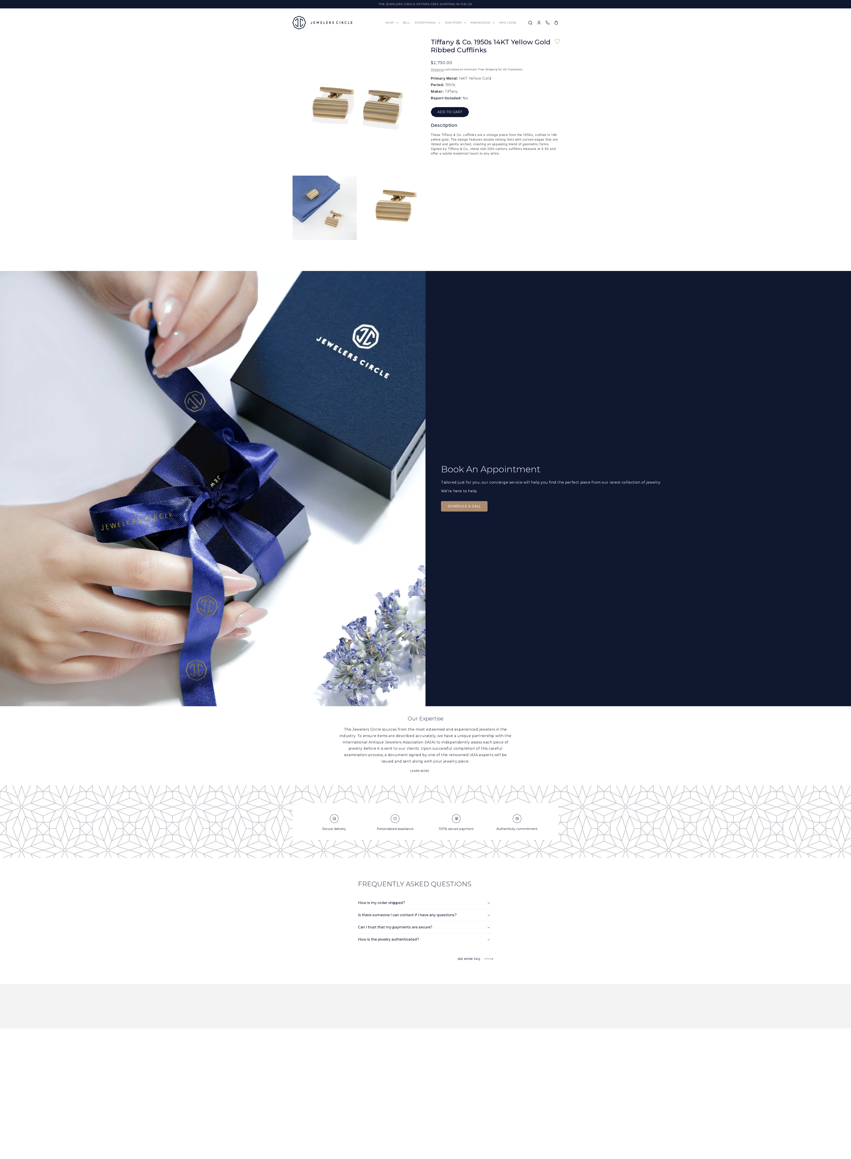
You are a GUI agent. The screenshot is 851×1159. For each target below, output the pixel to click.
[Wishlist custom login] (557, 43)
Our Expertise (384, 1113)
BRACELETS (428, 1119)
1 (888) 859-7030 (326, 1101)
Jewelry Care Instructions (487, 1101)
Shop (377, 1096)
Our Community (385, 1107)
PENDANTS (428, 1101)
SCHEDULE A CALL (464, 506)
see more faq (469, 959)
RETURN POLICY (478, 1125)
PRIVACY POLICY (478, 1130)
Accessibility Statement (485, 1136)
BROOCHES (428, 1125)
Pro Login (381, 1119)
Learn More (419, 771)
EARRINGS (427, 1107)
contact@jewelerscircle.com (314, 1107)
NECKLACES (428, 1113)
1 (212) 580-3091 (302, 1101)
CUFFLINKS (428, 1130)
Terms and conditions (483, 1113)
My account (382, 1125)
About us (380, 1101)
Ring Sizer (475, 1107)
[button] (391, 22)
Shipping (437, 69)
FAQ (470, 1096)
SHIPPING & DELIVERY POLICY (487, 1119)
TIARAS (425, 1136)
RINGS (425, 1096)
